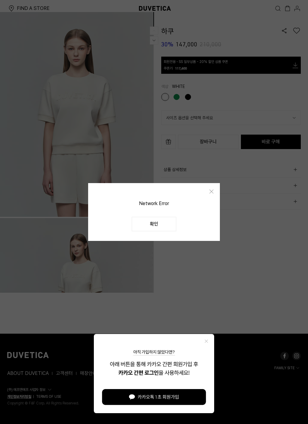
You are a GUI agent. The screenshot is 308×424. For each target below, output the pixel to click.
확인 (154, 224)
